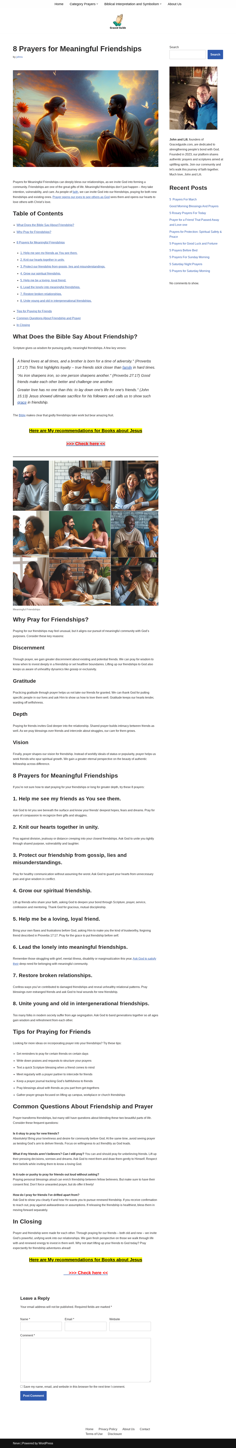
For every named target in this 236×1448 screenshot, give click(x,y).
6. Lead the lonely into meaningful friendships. (50, 287)
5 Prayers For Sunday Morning (189, 257)
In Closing (23, 325)
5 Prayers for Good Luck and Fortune (193, 243)
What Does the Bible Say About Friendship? (45, 225)
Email (69, 1319)
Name (25, 1319)
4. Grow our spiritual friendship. (40, 273)
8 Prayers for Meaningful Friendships (41, 242)
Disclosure (115, 1433)
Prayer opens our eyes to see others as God (81, 197)
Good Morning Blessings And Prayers (193, 206)
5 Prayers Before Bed (183, 250)
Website (114, 1319)
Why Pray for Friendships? (34, 232)
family (127, 367)
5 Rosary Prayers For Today (187, 213)
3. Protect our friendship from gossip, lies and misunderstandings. (62, 266)
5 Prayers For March (183, 199)
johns (19, 56)
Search (174, 47)
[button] (97, 4)
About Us (174, 4)
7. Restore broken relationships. (41, 293)
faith (75, 191)
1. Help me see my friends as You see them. (48, 252)
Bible (22, 415)
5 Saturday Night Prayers (185, 264)
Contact (145, 1429)
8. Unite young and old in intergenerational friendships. (56, 300)
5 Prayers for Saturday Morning (189, 270)
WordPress (46, 1443)
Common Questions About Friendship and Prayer (49, 318)
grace (22, 402)
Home (59, 4)
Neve (16, 1443)
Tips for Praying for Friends (34, 311)
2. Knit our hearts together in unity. (42, 259)
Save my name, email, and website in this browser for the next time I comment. (74, 1386)
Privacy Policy (108, 1429)
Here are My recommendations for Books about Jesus (85, 430)
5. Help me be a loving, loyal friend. (43, 280)
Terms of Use (94, 1433)
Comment (27, 1335)
